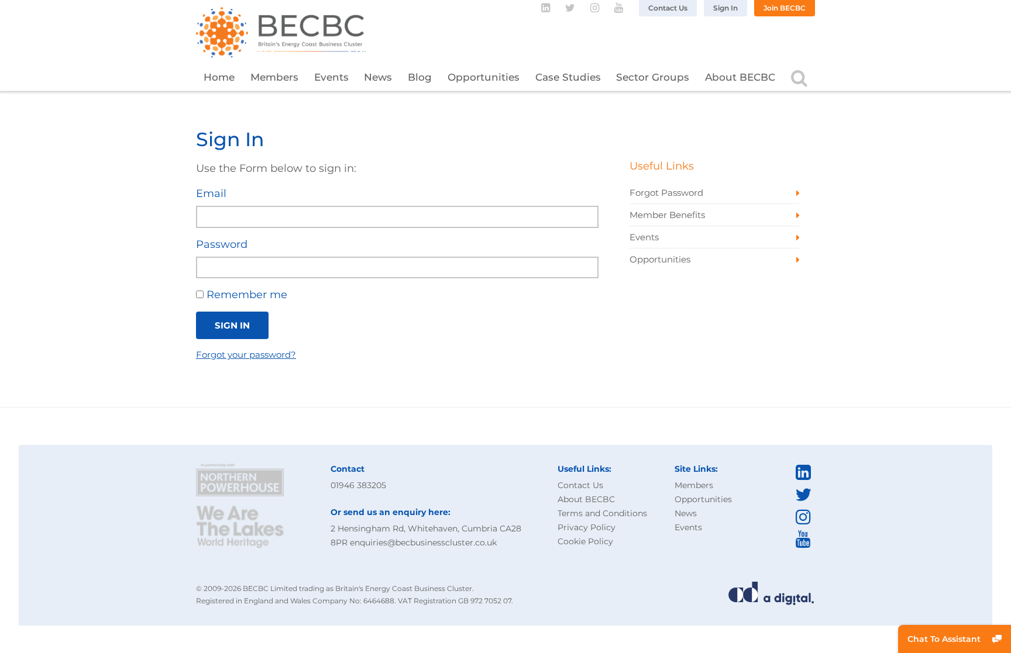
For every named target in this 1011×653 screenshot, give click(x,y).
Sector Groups (652, 77)
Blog (420, 77)
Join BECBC (785, 8)
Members (274, 77)
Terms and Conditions (602, 513)
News (378, 77)
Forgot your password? (246, 354)
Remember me (245, 294)
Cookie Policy (585, 541)
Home (219, 77)
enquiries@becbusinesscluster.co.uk (423, 542)
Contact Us (667, 8)
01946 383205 (358, 485)
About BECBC (740, 77)
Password (221, 244)
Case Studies (568, 77)
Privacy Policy (586, 527)
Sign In (725, 8)
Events (331, 77)
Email (211, 193)
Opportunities (484, 77)
